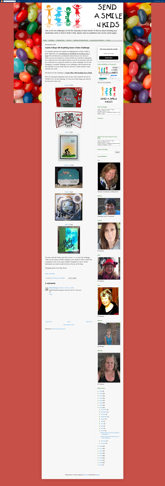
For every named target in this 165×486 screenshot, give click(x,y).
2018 (101, 446)
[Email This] (69, 278)
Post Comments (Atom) (59, 329)
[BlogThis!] (71, 278)
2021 (101, 403)
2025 (101, 393)
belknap (86, 474)
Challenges (51, 40)
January (103, 443)
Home (45, 40)
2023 (101, 398)
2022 (101, 400)
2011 (100, 462)
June (102, 423)
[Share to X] (72, 278)
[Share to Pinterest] (75, 278)
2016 (101, 451)
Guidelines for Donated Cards (80, 40)
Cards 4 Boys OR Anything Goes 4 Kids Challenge (110, 437)
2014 (101, 455)
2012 (101, 460)
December (104, 409)
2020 (101, 405)
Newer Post (49, 321)
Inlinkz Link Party (50, 273)
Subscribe (108, 58)
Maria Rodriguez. (54, 287)
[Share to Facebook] (74, 278)
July (102, 421)
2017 (101, 448)
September (104, 416)
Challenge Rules (60, 40)
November (104, 412)
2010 (101, 465)
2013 (101, 458)
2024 (101, 395)
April (102, 428)
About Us (69, 40)
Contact (108, 40)
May (102, 426)
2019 (101, 407)
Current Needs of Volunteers (97, 40)
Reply (50, 294)
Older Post (89, 321)
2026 (101, 391)
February (103, 441)
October (103, 414)
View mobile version (68, 324)
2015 (101, 453)
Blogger (97, 474)
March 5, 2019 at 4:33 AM (67, 287)
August (103, 419)
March (103, 430)
